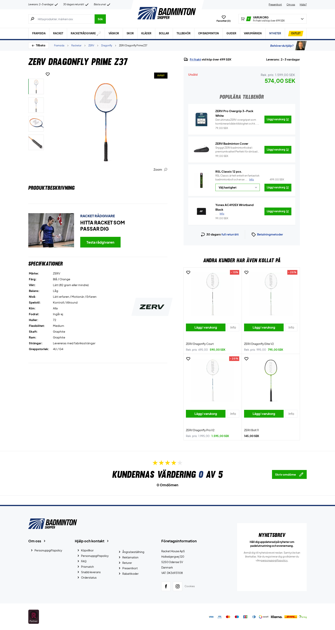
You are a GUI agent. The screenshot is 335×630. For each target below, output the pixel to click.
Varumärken (253, 33)
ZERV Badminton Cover (231, 143)
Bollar (164, 33)
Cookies (190, 586)
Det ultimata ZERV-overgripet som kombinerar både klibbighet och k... (236, 121)
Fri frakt (195, 59)
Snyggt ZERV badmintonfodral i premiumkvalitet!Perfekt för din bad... (237, 149)
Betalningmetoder (270, 234)
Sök (100, 19)
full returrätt (230, 234)
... (219, 213)
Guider (231, 33)
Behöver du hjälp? (282, 45)
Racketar (76, 45)
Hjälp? (303, 4)
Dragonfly (106, 45)
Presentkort (275, 4)
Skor (130, 33)
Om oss (291, 4)
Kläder (146, 33)
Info (251, 179)
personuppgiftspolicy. (274, 560)
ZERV (91, 45)
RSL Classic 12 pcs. (228, 171)
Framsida (39, 33)
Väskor (114, 33)
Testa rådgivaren (100, 242)
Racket (58, 33)
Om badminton (208, 33)
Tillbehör (184, 33)
